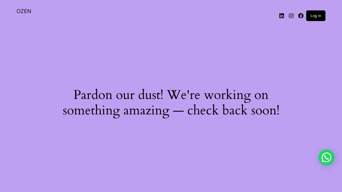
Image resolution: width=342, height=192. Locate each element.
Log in (315, 15)
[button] (326, 157)
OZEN (24, 11)
